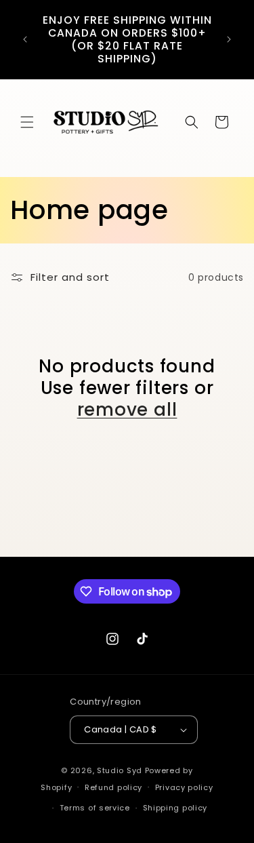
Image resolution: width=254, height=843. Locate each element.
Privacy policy (184, 787)
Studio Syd (119, 770)
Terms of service (95, 807)
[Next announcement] (229, 39)
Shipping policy (175, 807)
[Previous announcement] (25, 39)
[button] (27, 122)
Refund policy (113, 787)
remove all (127, 409)
